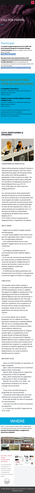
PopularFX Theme (17, 491)
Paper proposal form (8, 54)
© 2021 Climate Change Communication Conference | (17, 489)
